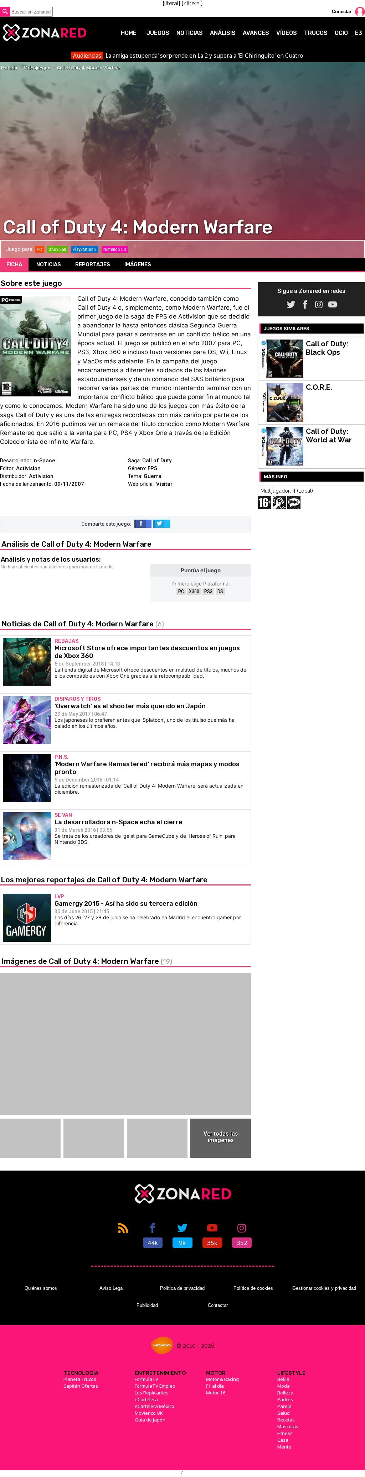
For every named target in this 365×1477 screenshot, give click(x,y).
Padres (285, 1399)
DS (220, 591)
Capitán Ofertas (80, 1386)
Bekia (283, 1379)
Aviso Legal (111, 1288)
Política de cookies (253, 1288)
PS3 (208, 591)
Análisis (223, 33)
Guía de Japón (150, 1419)
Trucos (316, 33)
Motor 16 (216, 1392)
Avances (256, 33)
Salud (283, 1413)
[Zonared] (44, 33)
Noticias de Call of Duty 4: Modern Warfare (82, 623)
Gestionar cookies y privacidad (324, 1288)
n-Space (44, 460)
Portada (9, 67)
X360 (194, 591)
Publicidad (147, 1305)
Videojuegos (37, 67)
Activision (28, 468)
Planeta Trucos (79, 1379)
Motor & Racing (222, 1379)
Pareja (284, 1406)
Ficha (14, 264)
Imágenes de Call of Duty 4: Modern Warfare (86, 961)
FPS (152, 468)
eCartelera (146, 1399)
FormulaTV (146, 1379)
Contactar (218, 1305)
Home (129, 33)
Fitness (285, 1433)
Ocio (341, 33)
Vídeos (286, 33)
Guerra (152, 476)
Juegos (157, 33)
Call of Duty (156, 460)
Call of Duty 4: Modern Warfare (88, 67)
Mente (284, 1447)
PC (181, 591)
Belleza (285, 1392)
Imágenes (137, 264)
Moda (283, 1386)
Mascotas (287, 1426)
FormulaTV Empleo (155, 1386)
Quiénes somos (41, 1288)
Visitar (164, 484)
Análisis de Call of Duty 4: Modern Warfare (76, 544)
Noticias (189, 33)
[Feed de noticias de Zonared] (123, 1234)
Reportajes (92, 264)
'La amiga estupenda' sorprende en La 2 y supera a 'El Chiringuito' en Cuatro (188, 55)
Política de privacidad (182, 1288)
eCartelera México (154, 1406)
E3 (358, 33)
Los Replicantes (152, 1392)
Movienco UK (149, 1413)
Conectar (341, 11)
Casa (282, 1440)
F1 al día (215, 1386)
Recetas (286, 1419)
